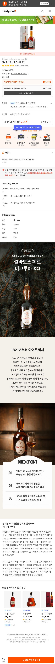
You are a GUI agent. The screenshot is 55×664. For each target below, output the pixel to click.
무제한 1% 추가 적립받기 (26, 93)
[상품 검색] (42, 11)
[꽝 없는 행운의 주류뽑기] (27, 20)
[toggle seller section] (51, 103)
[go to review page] (52, 152)
